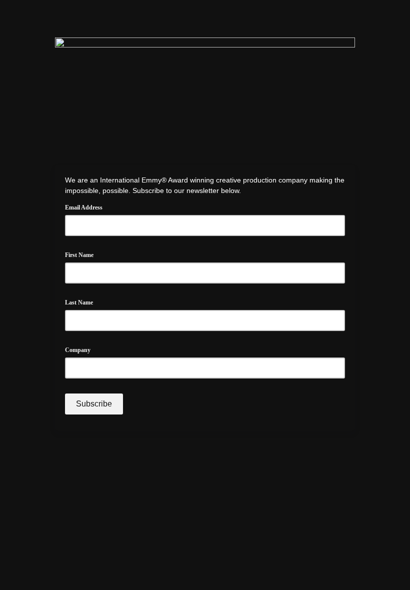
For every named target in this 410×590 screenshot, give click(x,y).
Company (77, 350)
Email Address (87, 206)
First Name (79, 255)
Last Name (79, 302)
